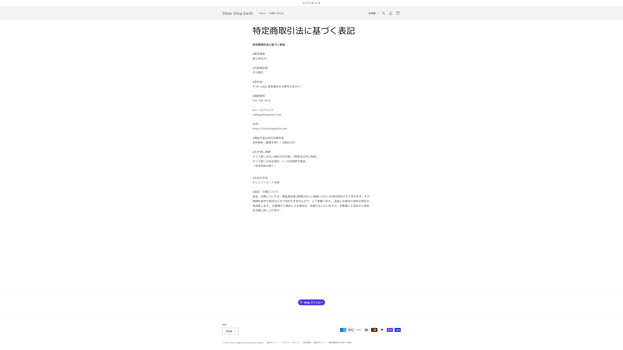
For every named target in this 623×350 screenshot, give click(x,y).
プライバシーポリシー (290, 342)
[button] (383, 13)
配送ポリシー (320, 342)
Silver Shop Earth (238, 342)
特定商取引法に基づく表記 (340, 342)
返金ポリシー (272, 342)
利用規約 (307, 342)
